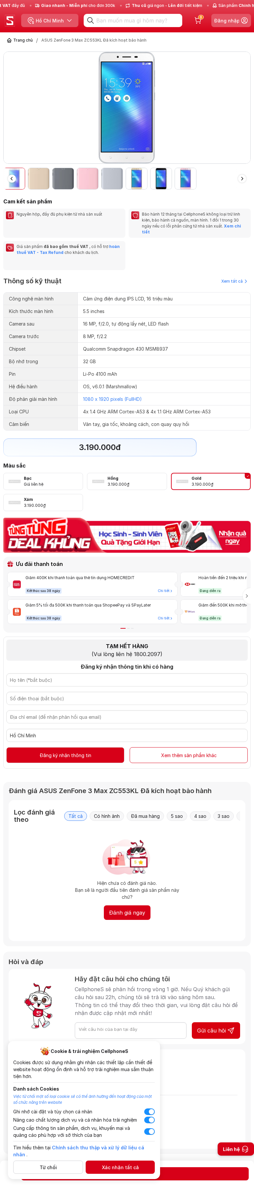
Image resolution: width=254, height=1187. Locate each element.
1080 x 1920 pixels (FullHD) (112, 399)
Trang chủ (23, 40)
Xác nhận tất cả (120, 1167)
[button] (245, 110)
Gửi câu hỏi (211, 1030)
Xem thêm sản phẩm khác (189, 755)
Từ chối (48, 1167)
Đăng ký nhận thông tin (65, 755)
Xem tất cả (232, 281)
